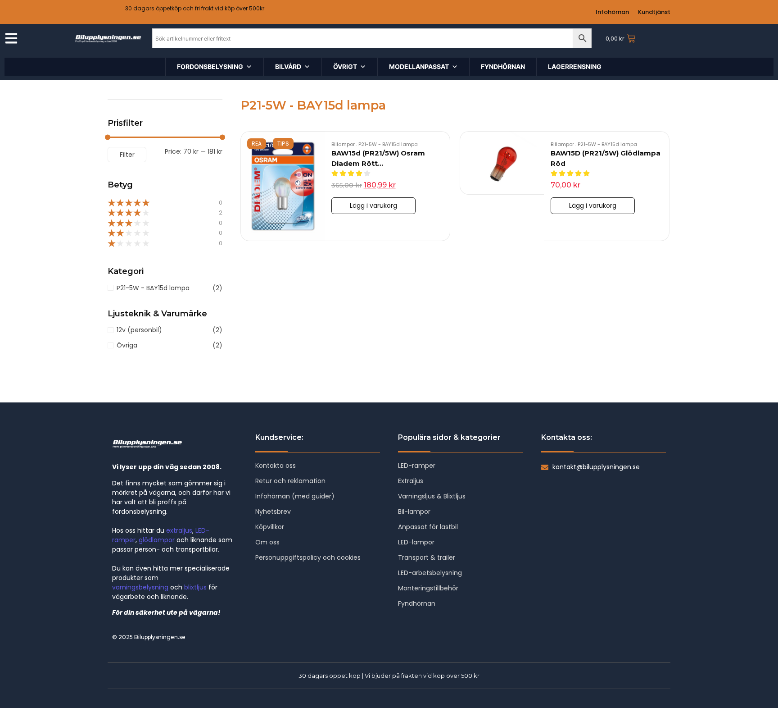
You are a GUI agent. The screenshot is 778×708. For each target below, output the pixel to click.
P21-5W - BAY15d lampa (388, 144)
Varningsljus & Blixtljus (432, 496)
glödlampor (157, 539)
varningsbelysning (140, 587)
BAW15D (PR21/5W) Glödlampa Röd (605, 158)
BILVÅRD (288, 66)
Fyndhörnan (416, 603)
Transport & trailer (426, 557)
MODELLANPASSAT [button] (419, 66)
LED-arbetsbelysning (430, 572)
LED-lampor (416, 542)
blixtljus (195, 587)
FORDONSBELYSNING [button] (210, 66)
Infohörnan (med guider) (295, 496)
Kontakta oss (275, 465)
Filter (127, 154)
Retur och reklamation (290, 480)
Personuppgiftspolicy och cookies (308, 557)
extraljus (179, 530)
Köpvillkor (269, 526)
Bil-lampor (414, 511)
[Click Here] (11, 40)
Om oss (267, 542)
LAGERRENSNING (575, 66)
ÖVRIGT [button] (345, 66)
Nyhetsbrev (273, 511)
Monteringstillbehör (428, 588)
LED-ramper (416, 465)
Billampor (344, 144)
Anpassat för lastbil (428, 526)
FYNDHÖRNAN (503, 66)
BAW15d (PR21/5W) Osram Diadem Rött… (378, 158)
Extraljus (410, 480)
